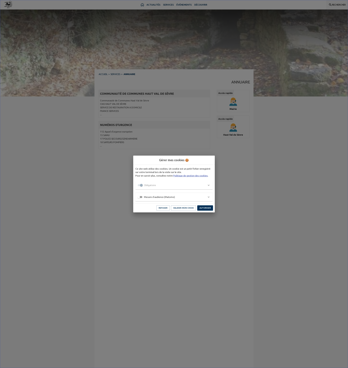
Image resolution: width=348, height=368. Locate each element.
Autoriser (205, 208)
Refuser (163, 208)
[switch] (138, 197)
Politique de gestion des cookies (190, 175)
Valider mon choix (183, 208)
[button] (174, 185)
